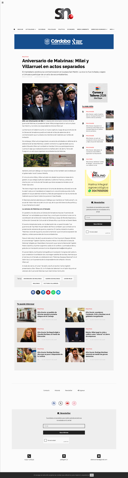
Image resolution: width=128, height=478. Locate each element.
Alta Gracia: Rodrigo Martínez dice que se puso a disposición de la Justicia (50, 354)
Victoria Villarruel (51, 283)
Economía (71, 29)
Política (61, 29)
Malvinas (36, 283)
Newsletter (99, 202)
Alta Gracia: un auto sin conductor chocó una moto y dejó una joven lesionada (95, 140)
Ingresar (82, 390)
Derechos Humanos (98, 29)
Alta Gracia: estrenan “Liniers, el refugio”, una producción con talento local (95, 163)
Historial (57, 390)
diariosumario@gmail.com (99, 459)
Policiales (52, 29)
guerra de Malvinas (53, 278)
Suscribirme (98, 224)
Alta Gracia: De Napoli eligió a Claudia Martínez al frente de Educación (48, 334)
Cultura (89, 159)
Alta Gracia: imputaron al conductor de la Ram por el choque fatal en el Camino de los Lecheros (94, 128)
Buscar (20, 29)
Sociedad (41, 29)
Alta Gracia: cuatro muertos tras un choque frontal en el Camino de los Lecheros (95, 115)
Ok (92, 475)
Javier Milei (68, 278)
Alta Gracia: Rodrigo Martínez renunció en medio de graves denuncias (97, 354)
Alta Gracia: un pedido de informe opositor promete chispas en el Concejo (47, 314)
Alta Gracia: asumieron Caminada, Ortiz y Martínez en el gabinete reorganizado (98, 314)
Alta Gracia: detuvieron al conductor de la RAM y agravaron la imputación (94, 151)
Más (111, 29)
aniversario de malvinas (33, 278)
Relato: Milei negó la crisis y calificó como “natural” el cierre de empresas (98, 334)
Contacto (46, 390)
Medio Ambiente (83, 29)
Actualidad (30, 29)
